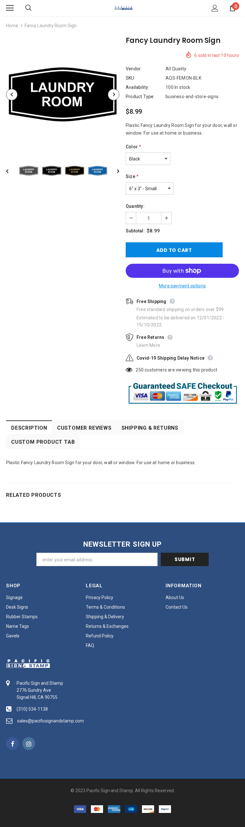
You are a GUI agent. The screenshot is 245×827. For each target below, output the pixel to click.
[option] (62, 94)
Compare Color (99, 142)
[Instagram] (28, 743)
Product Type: (140, 96)
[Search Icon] (34, 8)
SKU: (130, 78)
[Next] (113, 94)
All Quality (176, 68)
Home (12, 25)
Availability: (137, 87)
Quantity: (135, 206)
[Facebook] (12, 743)
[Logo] (123, 7)
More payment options (182, 285)
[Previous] (12, 94)
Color (133, 146)
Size (132, 176)
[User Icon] (215, 8)
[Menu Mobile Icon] (10, 8)
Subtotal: (135, 230)
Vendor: (134, 68)
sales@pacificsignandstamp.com (50, 720)
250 (140, 369)
